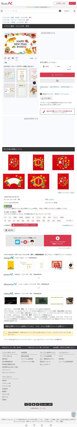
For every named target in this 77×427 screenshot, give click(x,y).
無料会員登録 (25, 356)
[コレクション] (42, 425)
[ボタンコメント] (5, 62)
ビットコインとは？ (65, 248)
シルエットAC (6, 383)
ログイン (40, 313)
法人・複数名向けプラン (47, 359)
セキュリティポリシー (8, 372)
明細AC (4, 399)
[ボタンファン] (16, 58)
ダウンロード (59, 74)
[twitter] (26, 404)
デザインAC (5, 394)
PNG (58, 66)
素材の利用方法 (54, 87)
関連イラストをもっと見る (66, 192)
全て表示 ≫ (69, 220)
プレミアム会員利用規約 (66, 361)
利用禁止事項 (44, 87)
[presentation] (34, 82)
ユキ (35, 58)
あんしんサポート (45, 364)
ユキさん (18, 208)
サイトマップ (6, 370)
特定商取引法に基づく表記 (10, 367)
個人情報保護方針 (7, 361)
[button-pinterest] (33, 404)
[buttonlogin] (74, 10)
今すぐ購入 (47, 98)
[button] (61, 3)
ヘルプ (61, 356)
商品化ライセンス (45, 361)
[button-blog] (38, 404)
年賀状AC (5, 388)
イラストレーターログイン (47, 339)
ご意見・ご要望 (47, 404)
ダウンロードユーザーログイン (23, 339)
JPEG (47, 66)
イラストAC (5, 17)
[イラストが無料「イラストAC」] (6, 3)
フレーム (13, 20)
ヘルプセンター (62, 332)
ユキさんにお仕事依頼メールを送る (25, 225)
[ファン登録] (34, 425)
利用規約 (61, 359)
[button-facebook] (29, 404)
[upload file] (60, 10)
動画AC (4, 391)
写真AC (4, 380)
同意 (61, 421)
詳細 (57, 421)
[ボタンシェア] (12, 58)
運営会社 (5, 359)
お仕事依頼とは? (67, 225)
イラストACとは (7, 356)
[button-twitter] (26, 404)
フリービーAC (6, 386)
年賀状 (13, 22)
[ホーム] (26, 425)
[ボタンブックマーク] (5, 58)
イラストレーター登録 (27, 361)
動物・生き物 (15, 17)
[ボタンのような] (9, 58)
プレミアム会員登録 (27, 359)
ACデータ (5, 397)
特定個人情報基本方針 (8, 364)
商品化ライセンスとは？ (62, 94)
